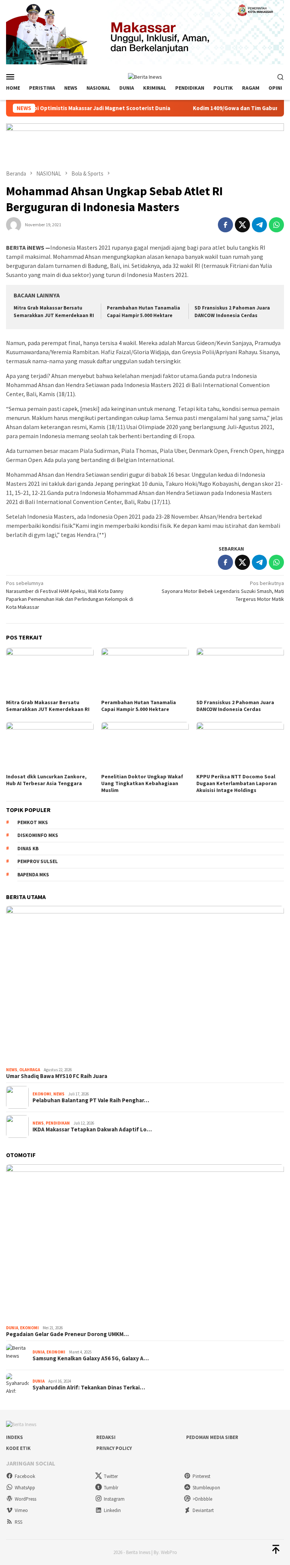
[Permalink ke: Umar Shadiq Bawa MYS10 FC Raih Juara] (145, 985)
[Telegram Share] (259, 224)
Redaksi (106, 1437)
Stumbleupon (206, 1487)
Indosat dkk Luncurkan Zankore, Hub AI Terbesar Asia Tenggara (46, 780)
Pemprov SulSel (37, 861)
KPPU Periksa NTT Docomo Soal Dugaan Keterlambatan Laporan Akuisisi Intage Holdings (236, 783)
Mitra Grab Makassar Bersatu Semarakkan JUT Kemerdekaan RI (47, 705)
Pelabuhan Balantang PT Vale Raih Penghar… (90, 1100)
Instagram (114, 1499)
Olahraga (29, 1069)
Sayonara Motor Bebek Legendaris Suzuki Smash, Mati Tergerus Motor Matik (223, 591)
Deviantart (203, 1510)
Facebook (25, 1476)
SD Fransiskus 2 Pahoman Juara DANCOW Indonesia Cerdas (235, 705)
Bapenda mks (33, 874)
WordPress (25, 1499)
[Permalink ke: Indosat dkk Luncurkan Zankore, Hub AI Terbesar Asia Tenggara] (50, 746)
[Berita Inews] (145, 76)
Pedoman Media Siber (212, 1437)
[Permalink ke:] (13, 224)
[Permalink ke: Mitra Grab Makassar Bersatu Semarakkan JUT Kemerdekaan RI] (50, 672)
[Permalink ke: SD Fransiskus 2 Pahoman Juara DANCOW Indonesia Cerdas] (240, 672)
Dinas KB (28, 848)
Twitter (111, 1476)
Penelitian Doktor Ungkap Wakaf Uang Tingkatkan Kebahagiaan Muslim (142, 783)
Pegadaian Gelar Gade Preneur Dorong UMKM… (67, 1334)
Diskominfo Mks (37, 835)
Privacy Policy (114, 1448)
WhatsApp (25, 1487)
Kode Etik (18, 1448)
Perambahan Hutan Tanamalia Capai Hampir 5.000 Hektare (138, 705)
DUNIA (12, 1327)
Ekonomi (41, 1094)
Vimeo (21, 1510)
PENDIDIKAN (58, 1123)
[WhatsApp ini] (276, 224)
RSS (18, 1522)
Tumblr (111, 1487)
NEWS (11, 1069)
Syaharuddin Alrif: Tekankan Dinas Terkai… (88, 1387)
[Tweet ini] (242, 224)
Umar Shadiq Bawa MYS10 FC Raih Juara (56, 1076)
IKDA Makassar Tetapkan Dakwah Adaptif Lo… (92, 1129)
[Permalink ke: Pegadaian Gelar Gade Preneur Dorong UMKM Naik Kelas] (145, 1243)
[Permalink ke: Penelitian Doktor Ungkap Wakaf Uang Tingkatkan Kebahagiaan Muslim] (145, 746)
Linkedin (112, 1510)
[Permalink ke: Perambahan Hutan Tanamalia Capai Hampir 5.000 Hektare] (145, 672)
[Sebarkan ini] (225, 224)
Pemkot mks (32, 822)
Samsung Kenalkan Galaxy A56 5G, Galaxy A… (90, 1358)
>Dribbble (202, 1499)
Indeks (14, 1437)
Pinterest (201, 1476)
